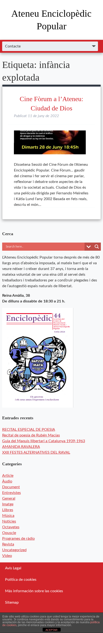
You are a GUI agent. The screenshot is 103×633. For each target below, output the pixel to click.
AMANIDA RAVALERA (21, 447)
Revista (8, 544)
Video (7, 556)
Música (8, 516)
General (8, 498)
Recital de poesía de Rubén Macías (31, 435)
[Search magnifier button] (97, 247)
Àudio (7, 481)
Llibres (7, 510)
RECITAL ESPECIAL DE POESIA (28, 429)
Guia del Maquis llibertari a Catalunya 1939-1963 (43, 441)
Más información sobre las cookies (34, 591)
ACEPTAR (51, 629)
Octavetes (10, 527)
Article (7, 475)
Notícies (9, 521)
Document (11, 487)
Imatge (7, 504)
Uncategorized (14, 550)
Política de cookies (20, 579)
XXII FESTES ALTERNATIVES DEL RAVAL (36, 452)
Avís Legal (13, 568)
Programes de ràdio (18, 538)
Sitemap (12, 602)
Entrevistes (11, 493)
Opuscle (9, 533)
